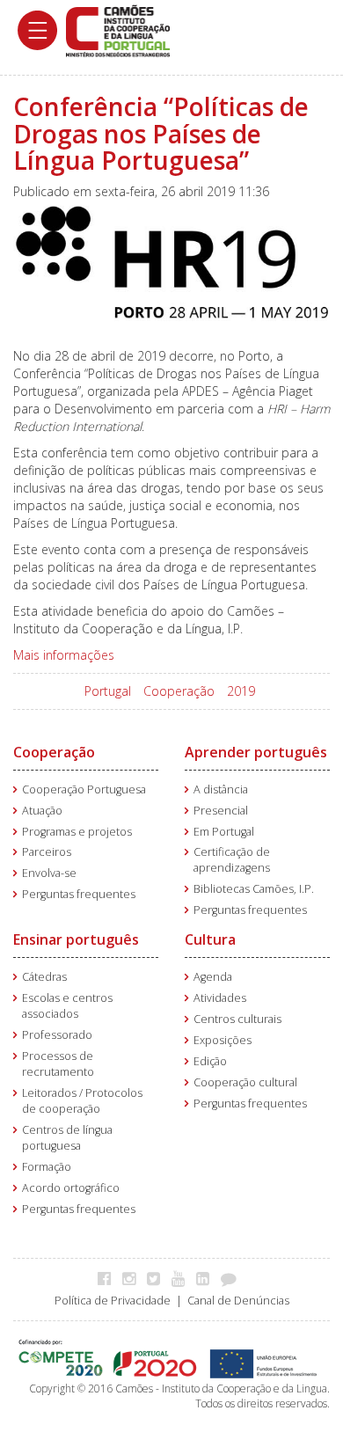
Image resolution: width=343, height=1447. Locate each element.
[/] (118, 29)
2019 (241, 691)
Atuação (42, 810)
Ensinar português (76, 939)
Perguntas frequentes (78, 894)
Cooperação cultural (245, 1082)
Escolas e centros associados (67, 1005)
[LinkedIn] (207, 1278)
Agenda (212, 976)
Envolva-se (49, 873)
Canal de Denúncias (238, 1300)
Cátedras (44, 976)
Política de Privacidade (113, 1300)
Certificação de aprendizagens (231, 859)
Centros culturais (237, 1019)
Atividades (219, 997)
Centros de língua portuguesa (67, 1137)
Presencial (220, 810)
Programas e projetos (77, 831)
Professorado (57, 1034)
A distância (220, 789)
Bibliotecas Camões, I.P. (253, 888)
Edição (210, 1061)
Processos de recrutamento (58, 1064)
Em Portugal (223, 831)
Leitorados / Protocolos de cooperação (82, 1100)
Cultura (210, 939)
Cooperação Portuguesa (84, 789)
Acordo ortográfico (71, 1187)
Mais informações (63, 655)
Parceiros (46, 851)
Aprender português (256, 752)
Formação (46, 1166)
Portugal (107, 691)
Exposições (222, 1040)
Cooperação (179, 691)
